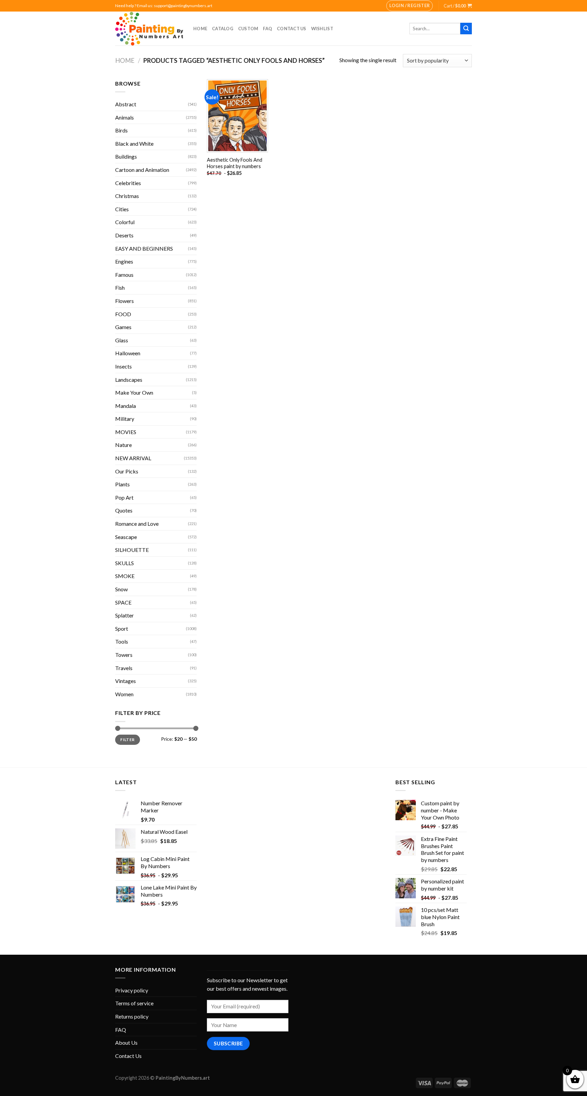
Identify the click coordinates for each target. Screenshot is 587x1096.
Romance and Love (137, 523)
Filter (127, 739)
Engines (124, 261)
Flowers (124, 301)
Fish (120, 287)
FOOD (123, 314)
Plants (122, 484)
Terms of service (134, 1003)
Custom (248, 28)
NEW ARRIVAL (133, 458)
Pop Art (124, 497)
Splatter (124, 615)
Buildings (126, 156)
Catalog (222, 28)
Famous (124, 274)
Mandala (125, 405)
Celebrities (128, 183)
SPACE (123, 602)
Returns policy (131, 1016)
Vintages (125, 681)
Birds (121, 130)
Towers (123, 654)
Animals (124, 117)
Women (124, 694)
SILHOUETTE (132, 549)
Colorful (125, 222)
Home (200, 28)
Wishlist (322, 28)
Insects (123, 366)
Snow (121, 589)
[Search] (466, 28)
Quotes (123, 510)
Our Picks (126, 471)
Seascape (126, 537)
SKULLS (124, 563)
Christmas (127, 196)
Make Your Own (134, 392)
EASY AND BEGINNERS (144, 248)
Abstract (125, 104)
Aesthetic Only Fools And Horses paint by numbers (234, 163)
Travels (123, 668)
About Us (126, 1042)
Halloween (127, 353)
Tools (121, 641)
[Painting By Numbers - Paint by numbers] (149, 29)
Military (124, 418)
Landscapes (128, 379)
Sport (121, 628)
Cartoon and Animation (142, 169)
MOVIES (125, 432)
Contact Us (291, 28)
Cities (122, 209)
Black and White (134, 143)
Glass (121, 340)
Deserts (124, 235)
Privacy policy (131, 990)
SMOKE (125, 576)
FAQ (267, 28)
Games (123, 327)
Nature (123, 445)
